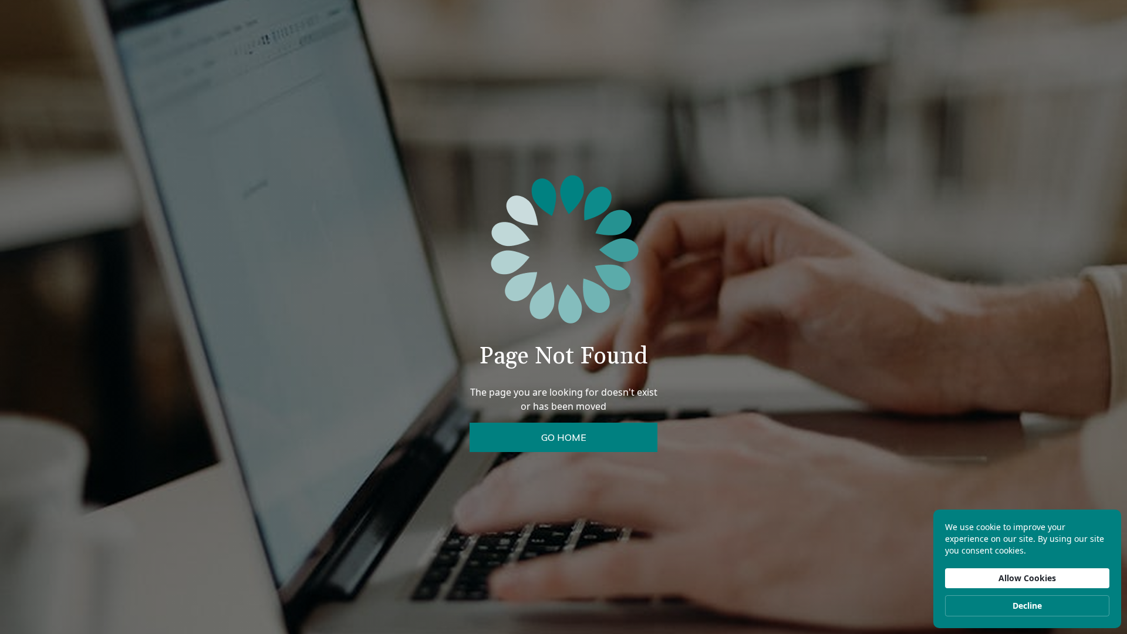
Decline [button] (1027, 605)
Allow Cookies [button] (1027, 578)
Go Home (563, 437)
